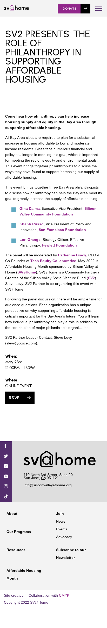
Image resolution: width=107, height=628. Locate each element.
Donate (69, 8)
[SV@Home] (16, 9)
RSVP (14, 397)
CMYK (64, 595)
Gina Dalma (29, 208)
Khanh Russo (31, 224)
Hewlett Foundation (59, 245)
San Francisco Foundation (62, 230)
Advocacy (64, 537)
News (60, 521)
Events (61, 529)
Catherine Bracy (72, 255)
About (11, 513)
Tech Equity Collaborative (53, 261)
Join (60, 513)
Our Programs (18, 532)
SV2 (91, 278)
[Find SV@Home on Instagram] (6, 486)
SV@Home (26, 272)
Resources (15, 550)
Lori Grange (30, 239)
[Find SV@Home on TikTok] (6, 496)
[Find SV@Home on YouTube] (6, 476)
